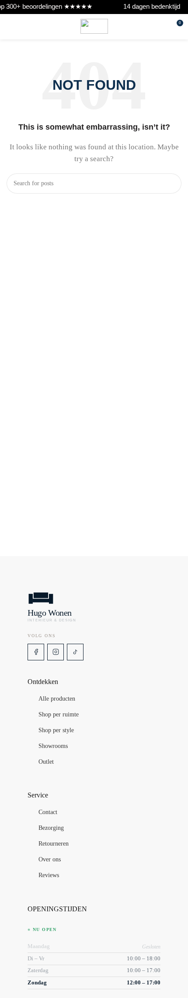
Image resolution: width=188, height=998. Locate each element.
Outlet (46, 762)
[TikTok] (75, 652)
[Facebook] (36, 652)
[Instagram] (55, 652)
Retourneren (53, 843)
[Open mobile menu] (10, 26)
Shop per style (56, 730)
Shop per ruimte (58, 714)
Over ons (49, 859)
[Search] (163, 26)
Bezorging (51, 828)
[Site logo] (94, 26)
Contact (47, 812)
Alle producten (56, 699)
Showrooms (53, 746)
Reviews (48, 875)
